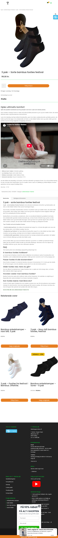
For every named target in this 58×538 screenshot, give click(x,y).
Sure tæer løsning (11, 505)
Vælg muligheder (14, 346)
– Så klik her (34, 471)
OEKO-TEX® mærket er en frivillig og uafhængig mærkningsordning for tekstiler (41, 500)
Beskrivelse (6, 198)
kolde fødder (10, 503)
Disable (52, 535)
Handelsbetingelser (10, 479)
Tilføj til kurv (28, 86)
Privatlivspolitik (9, 490)
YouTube (38, 479)
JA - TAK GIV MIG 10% (29, 528)
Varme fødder (10, 507)
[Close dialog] (39, 506)
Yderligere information (19, 198)
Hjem (2, 9)
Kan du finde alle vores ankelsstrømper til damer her (16, 289)
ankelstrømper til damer (9, 9)
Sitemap (8, 484)
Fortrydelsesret (9, 481)
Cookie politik (9, 487)
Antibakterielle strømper (13, 500)
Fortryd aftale (9, 493)
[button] (55, 14)
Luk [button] (36, 537)
